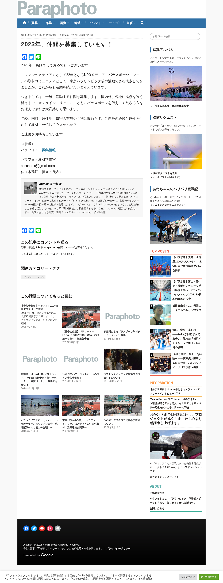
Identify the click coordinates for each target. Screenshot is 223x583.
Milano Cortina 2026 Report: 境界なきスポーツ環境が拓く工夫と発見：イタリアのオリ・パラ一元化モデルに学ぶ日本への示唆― (175, 403)
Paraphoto (51, 544)
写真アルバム (163, 50)
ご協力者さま (157, 492)
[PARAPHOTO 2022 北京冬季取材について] (123, 405)
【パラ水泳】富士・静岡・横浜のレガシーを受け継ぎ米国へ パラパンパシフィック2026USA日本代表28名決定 (187, 290)
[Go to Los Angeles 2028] (57, 9)
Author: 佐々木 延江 (51, 184)
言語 (129, 23)
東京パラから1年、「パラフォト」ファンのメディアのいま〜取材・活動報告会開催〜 (80, 424)
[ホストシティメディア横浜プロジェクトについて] (123, 359)
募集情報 (49, 150)
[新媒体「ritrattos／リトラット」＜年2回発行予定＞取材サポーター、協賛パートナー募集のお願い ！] (40, 359)
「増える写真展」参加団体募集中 (170, 105)
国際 (63, 23)
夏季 (34, 23)
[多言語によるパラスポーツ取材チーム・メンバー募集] (123, 317)
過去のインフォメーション (164, 476)
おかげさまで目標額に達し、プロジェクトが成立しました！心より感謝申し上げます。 (176, 418)
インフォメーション (33, 277)
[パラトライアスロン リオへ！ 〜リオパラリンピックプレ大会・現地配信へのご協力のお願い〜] (40, 405)
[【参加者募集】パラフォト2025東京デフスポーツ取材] (41, 316)
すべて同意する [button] (209, 577)
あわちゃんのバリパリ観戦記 (175, 189)
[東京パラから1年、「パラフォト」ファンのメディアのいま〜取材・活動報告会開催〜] (81, 405)
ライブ (113, 23)
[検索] (142, 23)
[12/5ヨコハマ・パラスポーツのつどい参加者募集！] (81, 359)
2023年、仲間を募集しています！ (67, 44)
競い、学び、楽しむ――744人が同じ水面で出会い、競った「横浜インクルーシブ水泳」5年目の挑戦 (186, 338)
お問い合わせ (157, 508)
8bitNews (169, 467)
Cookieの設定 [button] (188, 577)
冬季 (49, 23)
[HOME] (24, 23)
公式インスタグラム (163, 204)
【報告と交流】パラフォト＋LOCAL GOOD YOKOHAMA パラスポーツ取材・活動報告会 (81, 335)
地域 (77, 23)
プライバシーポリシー (118, 548)
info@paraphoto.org (48, 247)
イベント (95, 23)
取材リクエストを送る (165, 173)
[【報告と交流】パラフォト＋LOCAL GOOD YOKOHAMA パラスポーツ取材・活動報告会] (81, 317)
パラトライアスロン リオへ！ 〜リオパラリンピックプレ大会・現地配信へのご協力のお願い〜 (39, 424)
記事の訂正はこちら (35, 253)
